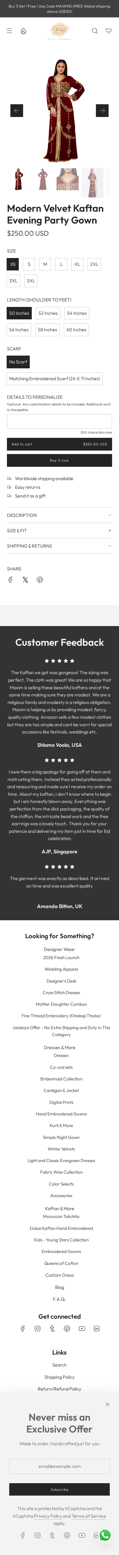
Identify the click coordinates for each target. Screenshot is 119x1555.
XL (77, 264)
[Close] (107, 1404)
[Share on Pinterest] (40, 581)
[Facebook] (23, 1329)
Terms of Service (89, 1516)
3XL (13, 280)
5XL (31, 280)
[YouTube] (82, 1329)
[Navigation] (9, 31)
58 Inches (47, 329)
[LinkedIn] (96, 1329)
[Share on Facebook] (10, 581)
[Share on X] (25, 581)
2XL (94, 264)
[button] (16, 110)
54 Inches (77, 313)
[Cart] (109, 31)
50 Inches (19, 313)
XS (13, 264)
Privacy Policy (48, 1516)
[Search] (95, 31)
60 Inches (76, 329)
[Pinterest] (67, 1329)
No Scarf (18, 362)
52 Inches (48, 313)
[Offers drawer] (23, 31)
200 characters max (96, 432)
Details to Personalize (34, 397)
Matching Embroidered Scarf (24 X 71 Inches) (54, 378)
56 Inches (19, 329)
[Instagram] (37, 1329)
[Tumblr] (52, 1329)
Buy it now (59, 460)
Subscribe (59, 1489)
